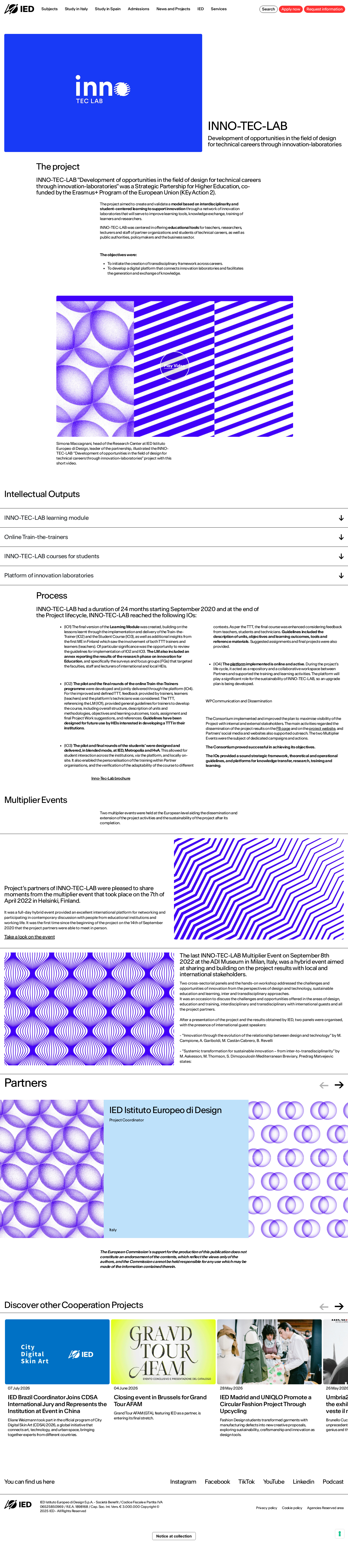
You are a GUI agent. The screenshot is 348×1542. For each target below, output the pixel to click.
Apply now (290, 9)
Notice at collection (174, 1536)
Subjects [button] (49, 8)
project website (322, 728)
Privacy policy (266, 1508)
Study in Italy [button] (76, 8)
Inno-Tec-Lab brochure (110, 778)
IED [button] (200, 8)
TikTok (246, 1481)
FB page (283, 728)
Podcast (333, 1481)
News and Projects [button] (173, 8)
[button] (323, 1085)
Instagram (183, 1481)
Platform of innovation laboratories (49, 575)
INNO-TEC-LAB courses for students (51, 556)
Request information (325, 9)
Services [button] (219, 8)
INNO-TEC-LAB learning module (46, 517)
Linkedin (303, 1481)
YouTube (274, 1481)
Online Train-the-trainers (36, 537)
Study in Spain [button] (108, 8)
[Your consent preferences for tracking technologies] (339, 1533)
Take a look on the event (29, 936)
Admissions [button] (138, 8)
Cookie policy (292, 1508)
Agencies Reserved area (325, 1508)
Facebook (217, 1481)
